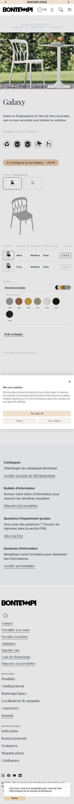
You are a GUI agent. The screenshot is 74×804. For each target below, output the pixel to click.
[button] (6, 2)
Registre (15, 798)
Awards (56, 2)
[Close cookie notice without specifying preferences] (69, 382)
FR (44, 9)
